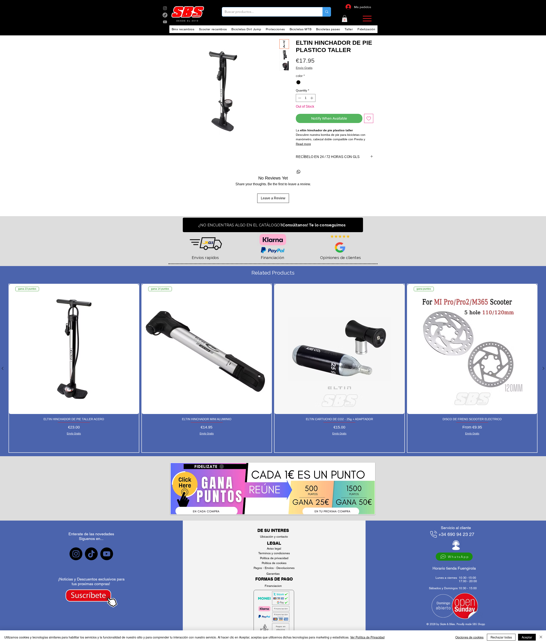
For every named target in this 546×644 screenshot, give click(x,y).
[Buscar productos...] (326, 11)
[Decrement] (299, 98)
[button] (344, 18)
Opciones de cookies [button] (469, 637)
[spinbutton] (305, 98)
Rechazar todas (501, 637)
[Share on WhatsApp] (298, 171)
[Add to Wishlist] (368, 118)
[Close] (540, 637)
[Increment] (312, 98)
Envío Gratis (304, 67)
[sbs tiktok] (91, 553)
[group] (273, 368)
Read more (303, 144)
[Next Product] (543, 368)
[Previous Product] (2, 368)
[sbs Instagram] (165, 8)
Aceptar (527, 637)
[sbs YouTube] (165, 21)
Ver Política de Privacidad (367, 637)
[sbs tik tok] (165, 15)
